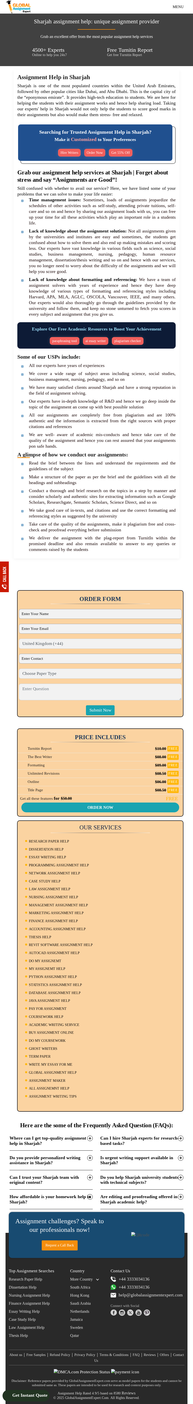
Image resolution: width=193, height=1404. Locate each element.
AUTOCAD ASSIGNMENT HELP (54, 953)
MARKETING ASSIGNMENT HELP (56, 913)
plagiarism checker (127, 341)
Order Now (95, 153)
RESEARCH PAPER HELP (49, 841)
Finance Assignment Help (29, 1303)
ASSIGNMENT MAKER (47, 1081)
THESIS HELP (40, 937)
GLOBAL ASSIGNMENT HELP (53, 1072)
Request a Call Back (59, 1245)
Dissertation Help (22, 1287)
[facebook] (114, 1312)
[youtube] (138, 1312)
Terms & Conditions (114, 1355)
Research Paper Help (25, 1279)
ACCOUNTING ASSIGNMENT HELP (57, 929)
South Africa (80, 1287)
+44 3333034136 (134, 1279)
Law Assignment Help (26, 1327)
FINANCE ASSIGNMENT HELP (53, 921)
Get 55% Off (120, 153)
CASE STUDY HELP (45, 881)
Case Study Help (22, 1319)
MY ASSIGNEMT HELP (47, 969)
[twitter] (130, 1312)
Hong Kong (79, 1295)
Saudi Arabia (80, 1303)
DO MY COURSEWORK (47, 1041)
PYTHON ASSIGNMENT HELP (53, 977)
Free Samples (35, 1355)
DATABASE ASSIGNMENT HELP (55, 993)
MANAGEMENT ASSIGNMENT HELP (58, 905)
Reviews (150, 1355)
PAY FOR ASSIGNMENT (48, 1009)
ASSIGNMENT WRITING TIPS (53, 1096)
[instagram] (122, 1312)
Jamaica (76, 1319)
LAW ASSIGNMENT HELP (49, 889)
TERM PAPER (40, 1056)
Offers (164, 1355)
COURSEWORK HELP (46, 1017)
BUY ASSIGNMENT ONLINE (51, 1033)
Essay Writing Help (24, 1311)
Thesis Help (18, 1335)
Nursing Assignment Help (29, 1295)
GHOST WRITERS (43, 1049)
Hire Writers (69, 153)
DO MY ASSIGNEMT (45, 961)
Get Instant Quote (29, 1395)
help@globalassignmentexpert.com (151, 1294)
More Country (81, 1279)
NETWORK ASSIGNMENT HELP (54, 873)
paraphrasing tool (64, 341)
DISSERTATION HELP (46, 849)
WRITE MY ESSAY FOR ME (50, 1064)
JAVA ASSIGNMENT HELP (49, 1001)
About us (15, 1355)
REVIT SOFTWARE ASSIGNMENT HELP (61, 945)
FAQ (136, 1355)
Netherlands (79, 1311)
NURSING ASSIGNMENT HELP (53, 897)
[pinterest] (147, 1312)
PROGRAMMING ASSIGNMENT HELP (59, 865)
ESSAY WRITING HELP (47, 857)
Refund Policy (60, 1355)
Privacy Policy (84, 1355)
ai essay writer (95, 341)
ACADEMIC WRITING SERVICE (54, 1025)
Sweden (76, 1327)
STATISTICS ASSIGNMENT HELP (55, 985)
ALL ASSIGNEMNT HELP (49, 1088)
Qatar (74, 1335)
